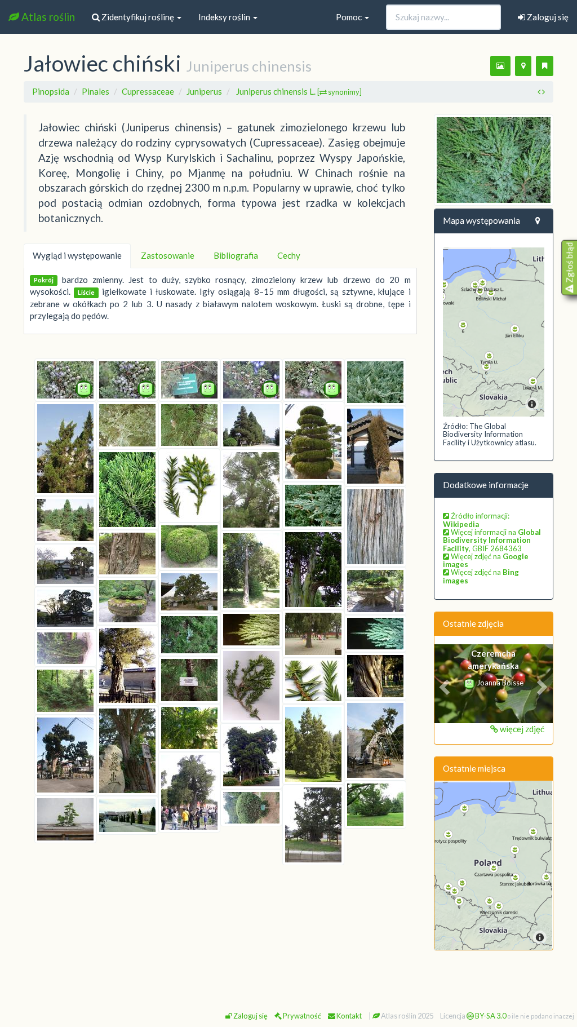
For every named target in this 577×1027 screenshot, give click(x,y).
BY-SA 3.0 (490, 1015)
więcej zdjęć (521, 729)
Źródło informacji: (476, 519)
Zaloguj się (547, 17)
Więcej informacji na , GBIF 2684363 (492, 540)
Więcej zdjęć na (486, 560)
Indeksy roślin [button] (225, 17)
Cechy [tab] (288, 255)
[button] (443, 683)
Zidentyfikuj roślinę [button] (138, 17)
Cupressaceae (148, 91)
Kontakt (348, 1015)
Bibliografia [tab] (236, 255)
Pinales (95, 91)
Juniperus (204, 91)
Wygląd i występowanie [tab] (77, 255)
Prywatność (301, 1015)
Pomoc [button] (349, 17)
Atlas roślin (47, 16)
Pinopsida (50, 91)
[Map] (494, 332)
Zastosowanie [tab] (167, 255)
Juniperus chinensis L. (299, 91)
